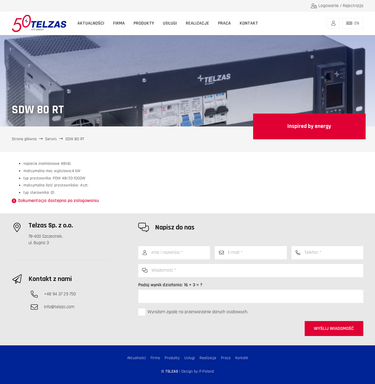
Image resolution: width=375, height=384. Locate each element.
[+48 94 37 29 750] (37, 294)
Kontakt (241, 358)
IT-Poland (206, 371)
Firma (155, 358)
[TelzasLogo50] (39, 23)
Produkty (172, 358)
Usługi (189, 358)
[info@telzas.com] (37, 307)
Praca (226, 358)
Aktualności (136, 358)
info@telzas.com (59, 307)
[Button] (333, 23)
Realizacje (208, 358)
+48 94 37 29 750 (60, 294)
